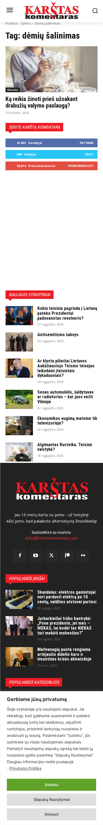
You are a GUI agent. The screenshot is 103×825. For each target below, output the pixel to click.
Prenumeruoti (81, 166)
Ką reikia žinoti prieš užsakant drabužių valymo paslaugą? (41, 102)
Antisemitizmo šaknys (58, 334)
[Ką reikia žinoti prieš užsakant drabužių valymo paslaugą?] (51, 69)
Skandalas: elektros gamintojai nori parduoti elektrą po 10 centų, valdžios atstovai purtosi (66, 597)
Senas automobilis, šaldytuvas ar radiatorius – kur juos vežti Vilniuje (65, 397)
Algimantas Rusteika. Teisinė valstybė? (64, 447)
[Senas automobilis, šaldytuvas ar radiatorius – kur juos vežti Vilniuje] (19, 399)
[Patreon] (67, 555)
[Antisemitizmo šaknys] (19, 341)
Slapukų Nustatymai (52, 799)
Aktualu (12, 90)
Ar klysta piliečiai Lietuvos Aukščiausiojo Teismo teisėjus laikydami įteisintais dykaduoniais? (65, 368)
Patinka (87, 143)
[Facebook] (20, 555)
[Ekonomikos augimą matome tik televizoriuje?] (19, 425)
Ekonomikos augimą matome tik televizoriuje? (67, 421)
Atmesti (51, 814)
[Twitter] (51, 555)
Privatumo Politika (25, 768)
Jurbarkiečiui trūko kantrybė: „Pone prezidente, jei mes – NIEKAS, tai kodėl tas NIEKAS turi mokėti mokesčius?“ (64, 626)
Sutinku (51, 784)
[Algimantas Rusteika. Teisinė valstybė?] (19, 451)
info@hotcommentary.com (51, 538)
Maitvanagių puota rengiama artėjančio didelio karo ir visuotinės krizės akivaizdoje (64, 654)
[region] (51, 758)
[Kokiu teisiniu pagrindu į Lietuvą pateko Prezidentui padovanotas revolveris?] (19, 315)
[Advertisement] (51, 230)
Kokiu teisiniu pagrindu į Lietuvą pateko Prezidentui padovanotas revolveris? (67, 313)
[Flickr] (83, 555)
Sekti (89, 154)
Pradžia (11, 23)
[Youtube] (35, 555)
